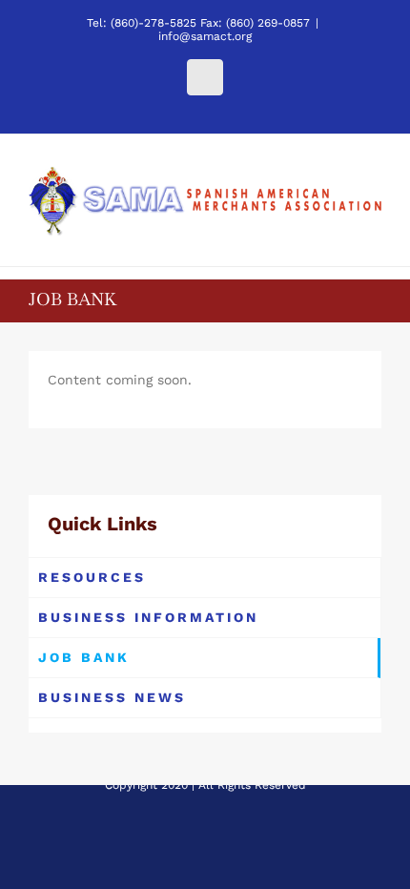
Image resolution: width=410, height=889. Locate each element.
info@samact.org (205, 36)
